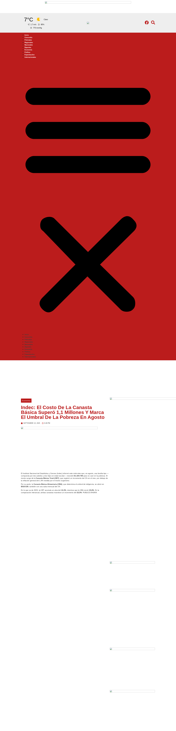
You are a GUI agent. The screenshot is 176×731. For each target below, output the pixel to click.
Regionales (29, 42)
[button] (88, 196)
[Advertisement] (88, 378)
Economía (28, 50)
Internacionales (30, 57)
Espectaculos (29, 55)
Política (27, 52)
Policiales (28, 40)
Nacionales (29, 45)
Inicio (27, 35)
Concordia (28, 37)
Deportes (28, 47)
